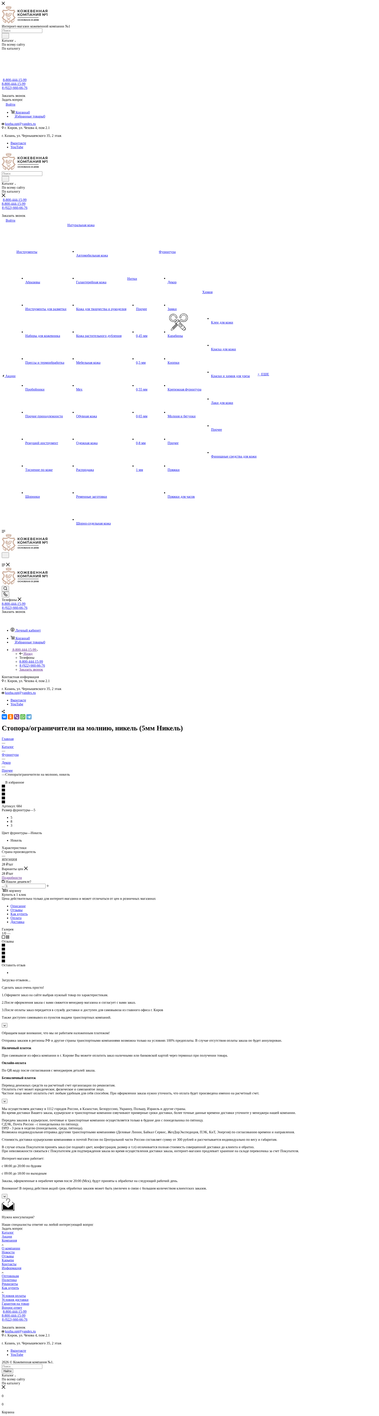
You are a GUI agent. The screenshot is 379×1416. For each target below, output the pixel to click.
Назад (28, 653)
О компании (11, 1248)
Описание (18, 906)
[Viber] (16, 716)
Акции (7, 1236)
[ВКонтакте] (4, 716)
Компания (9, 1240)
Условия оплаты (14, 1296)
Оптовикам (10, 1276)
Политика (9, 1280)
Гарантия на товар (15, 1304)
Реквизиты (10, 1284)
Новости (8, 1252)
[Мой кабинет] (4, 561)
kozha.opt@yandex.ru (20, 124)
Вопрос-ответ (12, 1307)
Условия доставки (15, 1300)
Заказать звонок (31, 669)
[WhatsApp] (22, 716)
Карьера (8, 1260)
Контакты (9, 1264)
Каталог (8, 1232)
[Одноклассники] (10, 716)
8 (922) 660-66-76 (14, 88)
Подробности (12, 878)
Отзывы (17, 910)
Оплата (16, 918)
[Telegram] (29, 716)
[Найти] (5, 36)
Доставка (17, 922)
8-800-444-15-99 (15, 80)
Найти (7, 1371)
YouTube (17, 147)
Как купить (19, 914)
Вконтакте (18, 143)
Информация (11, 1268)
